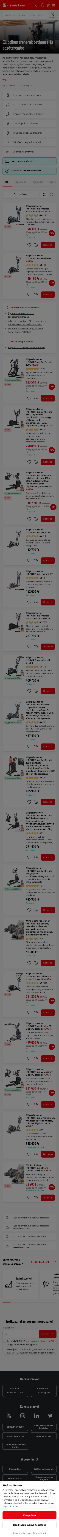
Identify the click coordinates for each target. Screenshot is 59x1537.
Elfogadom (29, 1515)
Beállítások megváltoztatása (29, 1524)
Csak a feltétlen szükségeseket (29, 1533)
